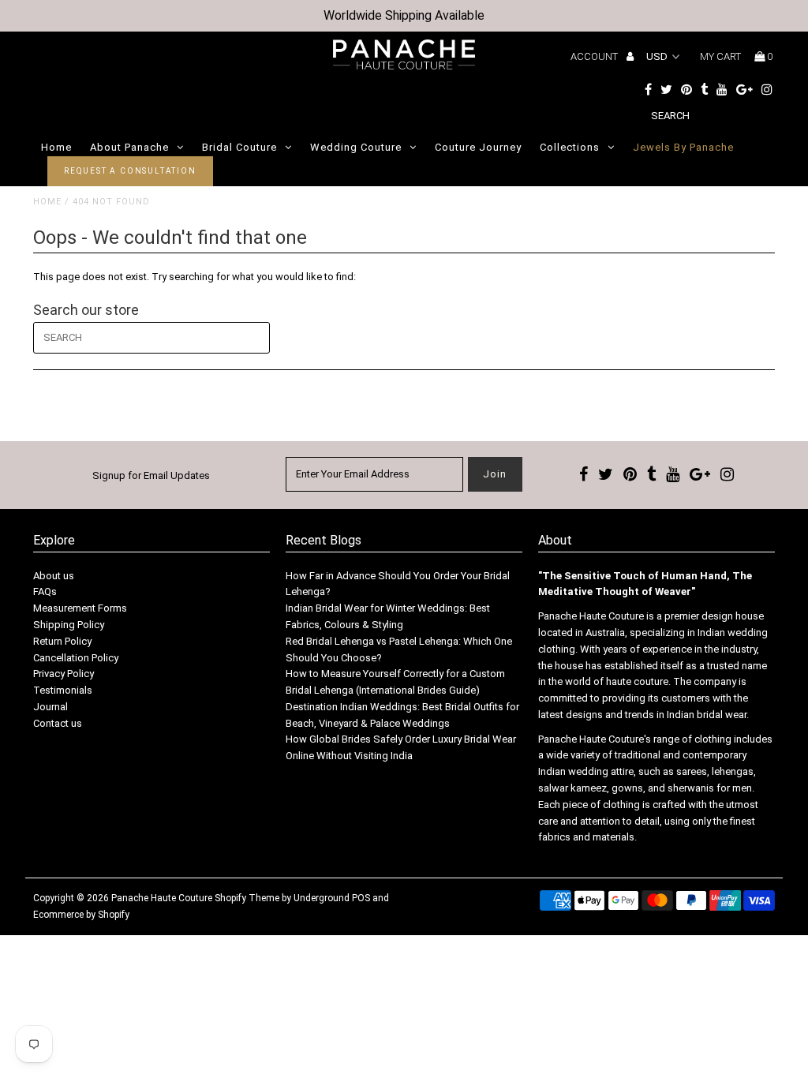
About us (53, 576)
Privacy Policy (63, 673)
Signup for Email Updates (151, 475)
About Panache (129, 147)
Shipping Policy (68, 625)
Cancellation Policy (75, 658)
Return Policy (62, 641)
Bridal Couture (239, 147)
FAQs (45, 591)
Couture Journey (478, 147)
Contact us (57, 723)
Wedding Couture (356, 147)
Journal (50, 707)
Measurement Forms (80, 608)
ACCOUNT (595, 56)
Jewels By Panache (683, 147)
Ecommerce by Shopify (81, 914)
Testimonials (62, 690)
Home (56, 147)
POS (361, 898)
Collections (570, 147)
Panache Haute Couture (161, 898)
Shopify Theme (247, 898)
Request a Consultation (130, 171)
